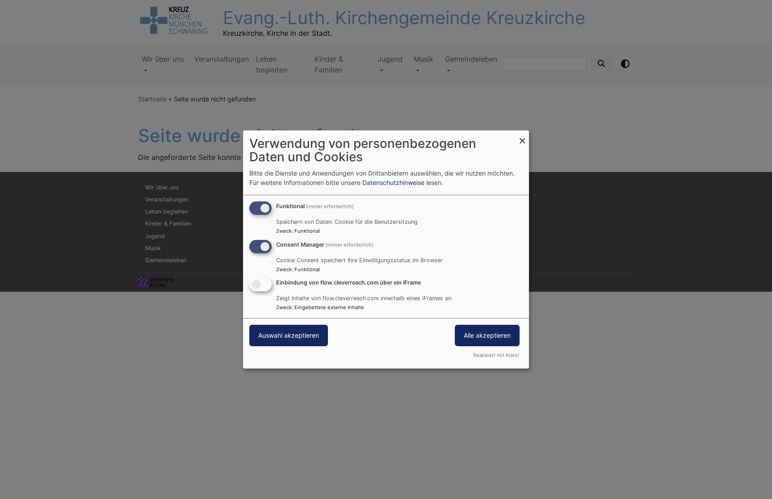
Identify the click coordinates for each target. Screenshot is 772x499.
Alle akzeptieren (487, 336)
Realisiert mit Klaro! (496, 355)
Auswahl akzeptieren (288, 336)
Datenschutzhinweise (393, 182)
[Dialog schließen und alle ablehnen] (522, 136)
